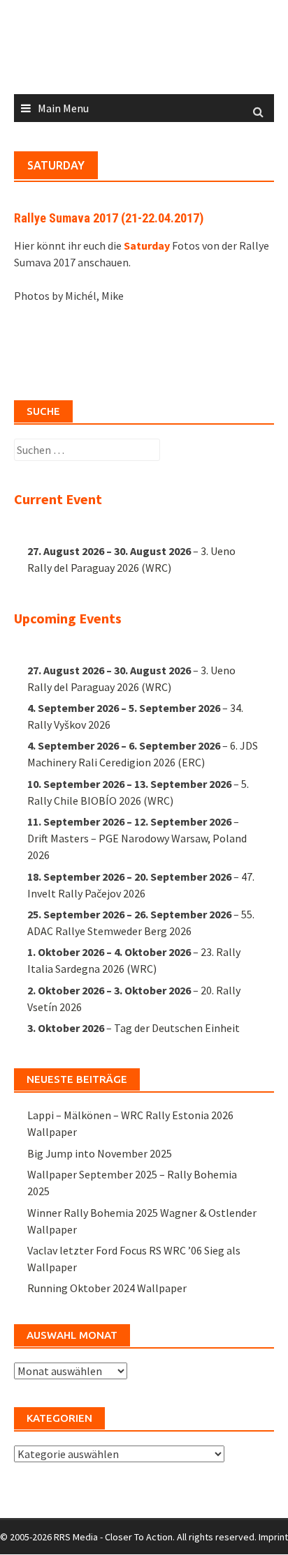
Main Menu (63, 108)
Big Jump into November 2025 (99, 1153)
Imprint (273, 1537)
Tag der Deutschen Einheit (177, 1028)
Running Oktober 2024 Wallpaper (107, 1288)
